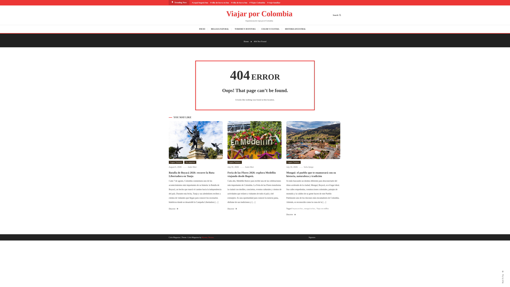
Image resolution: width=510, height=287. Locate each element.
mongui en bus (309, 209)
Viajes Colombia (258, 3)
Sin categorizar (190, 162)
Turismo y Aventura (245, 29)
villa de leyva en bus (220, 3)
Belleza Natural (220, 29)
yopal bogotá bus (200, 3)
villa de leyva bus (239, 3)
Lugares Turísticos (176, 162)
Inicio (202, 29)
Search (335, 15)
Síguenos (312, 237)
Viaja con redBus (322, 209)
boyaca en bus (297, 209)
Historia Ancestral (295, 29)
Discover (172, 209)
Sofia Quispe (308, 167)
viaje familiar (274, 3)
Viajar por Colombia (259, 14)
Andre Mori (192, 167)
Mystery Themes (208, 237)
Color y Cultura (270, 29)
